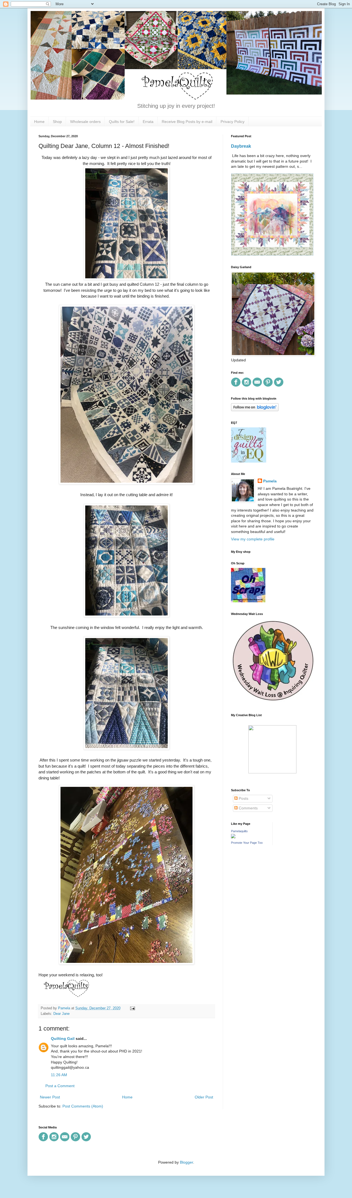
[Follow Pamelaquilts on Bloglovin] (255, 410)
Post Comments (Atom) (82, 1106)
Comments (248, 808)
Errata (148, 121)
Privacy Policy (232, 121)
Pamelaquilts (239, 831)
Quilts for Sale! (121, 121)
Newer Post (50, 1097)
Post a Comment (60, 1086)
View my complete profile (252, 539)
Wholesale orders (85, 121)
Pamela (270, 481)
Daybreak (241, 146)
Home (39, 121)
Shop (57, 121)
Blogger (186, 1162)
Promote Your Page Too (247, 842)
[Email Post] (131, 1008)
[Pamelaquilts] (233, 837)
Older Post (204, 1097)
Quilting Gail (63, 1038)
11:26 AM (59, 1075)
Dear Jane (61, 1014)
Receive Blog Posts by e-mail (187, 121)
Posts (243, 798)
